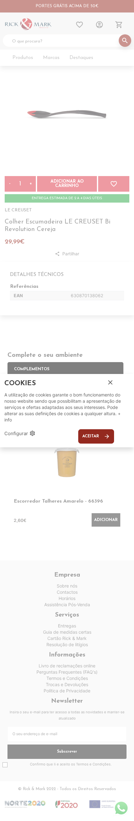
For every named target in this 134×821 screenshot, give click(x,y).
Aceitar (96, 436)
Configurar (20, 433)
